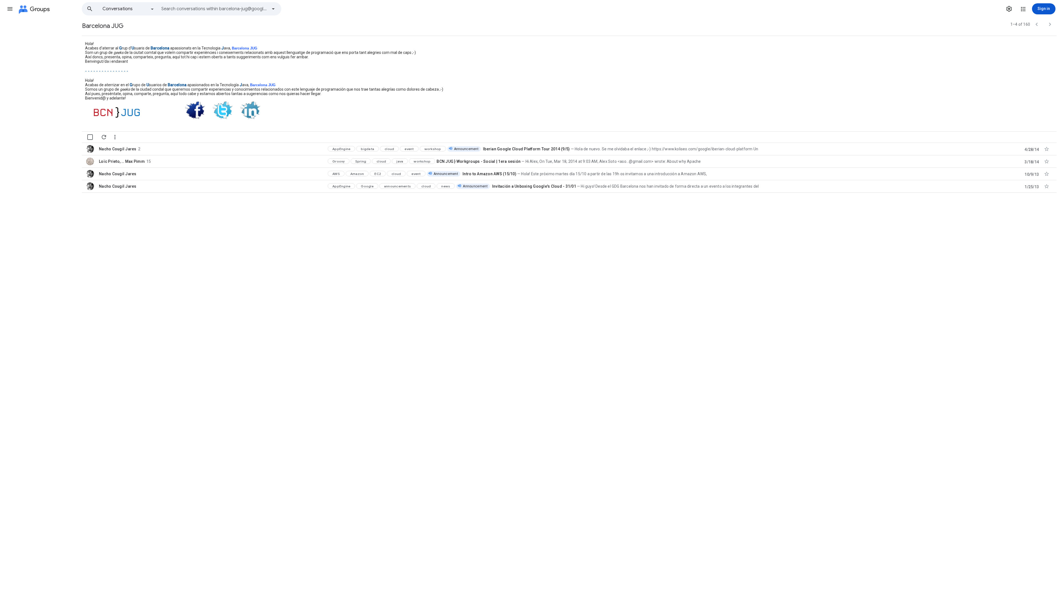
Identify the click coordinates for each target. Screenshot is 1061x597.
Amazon (357, 174)
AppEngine (341, 149)
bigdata (367, 149)
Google (367, 186)
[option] (128, 8)
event (409, 149)
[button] (10, 8)
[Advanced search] (273, 8)
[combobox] (214, 8)
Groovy (338, 161)
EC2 (377, 174)
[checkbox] (90, 137)
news (445, 186)
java (399, 161)
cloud (389, 149)
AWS (336, 174)
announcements (397, 186)
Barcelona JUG (244, 48)
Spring (360, 161)
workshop (432, 149)
